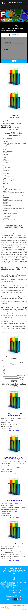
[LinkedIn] (18, 600)
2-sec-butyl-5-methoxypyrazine (14, 544)
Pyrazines (5, 122)
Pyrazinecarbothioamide (14, 500)
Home (4, 118)
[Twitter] (15, 600)
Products (5, 120)
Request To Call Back (14, 117)
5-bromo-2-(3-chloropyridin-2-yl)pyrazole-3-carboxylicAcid (14, 458)
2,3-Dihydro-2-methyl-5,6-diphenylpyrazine (14, 414)
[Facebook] (13, 600)
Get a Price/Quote (14, 129)
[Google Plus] (20, 600)
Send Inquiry (15, 115)
